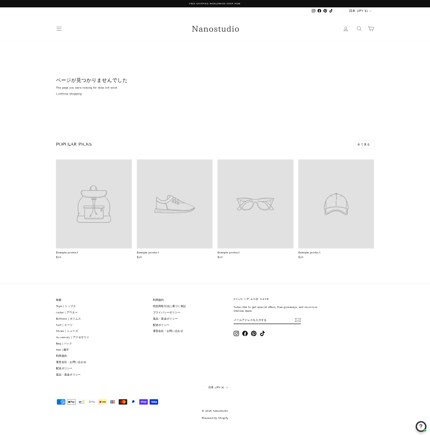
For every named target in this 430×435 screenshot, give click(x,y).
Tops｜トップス (66, 306)
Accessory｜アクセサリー (72, 337)
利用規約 (61, 355)
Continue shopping (69, 93)
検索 (59, 299)
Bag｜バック (64, 343)
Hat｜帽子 (62, 349)
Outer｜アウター (67, 312)
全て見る (363, 144)
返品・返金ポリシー (68, 374)
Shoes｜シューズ (67, 331)
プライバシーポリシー (167, 312)
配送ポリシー (64, 368)
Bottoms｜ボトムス (68, 318)
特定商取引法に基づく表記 (169, 306)
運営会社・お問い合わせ (71, 362)
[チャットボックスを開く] (421, 426)
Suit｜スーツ (64, 325)
